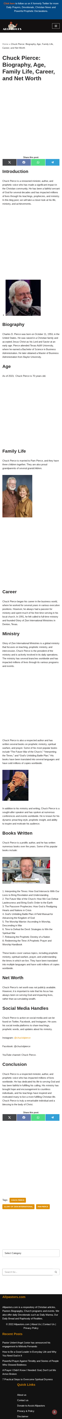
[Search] (56, 1272)
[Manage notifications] (54, 1412)
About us (21, 1395)
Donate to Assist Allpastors (31, 1405)
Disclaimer (22, 1416)
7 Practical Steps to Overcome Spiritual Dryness (27, 1379)
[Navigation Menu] (56, 26)
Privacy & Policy (25, 1411)
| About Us (35, 1324)
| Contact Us (48, 1324)
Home (5, 44)
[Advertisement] (31, 122)
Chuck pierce (17, 1200)
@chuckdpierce (22, 1037)
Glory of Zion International (18, 1207)
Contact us (22, 1400)
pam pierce (43, 1207)
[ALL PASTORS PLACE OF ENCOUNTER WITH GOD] (11, 26)
